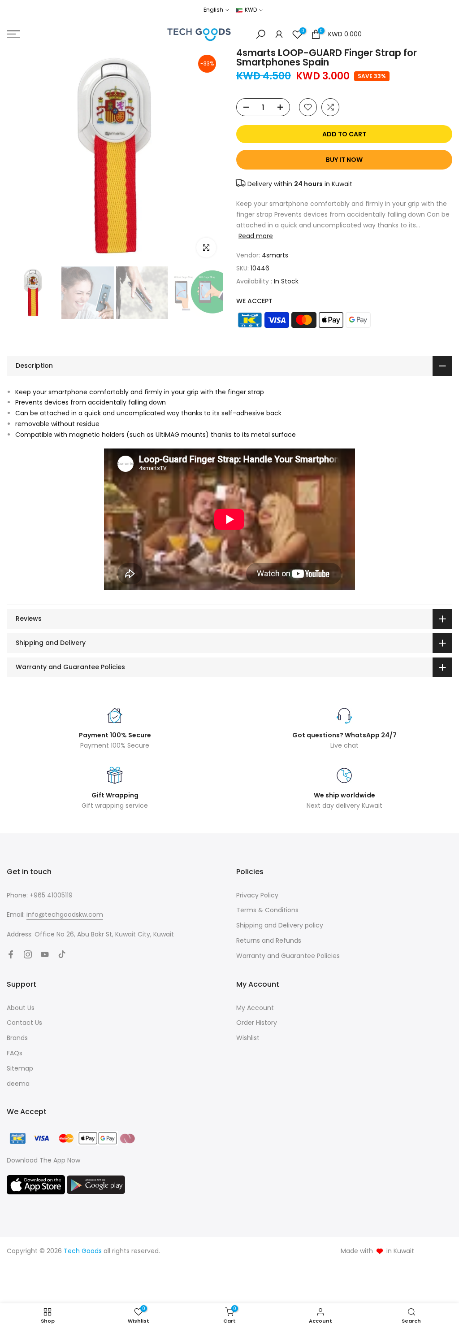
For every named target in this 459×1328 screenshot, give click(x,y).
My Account (255, 1007)
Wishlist (248, 1037)
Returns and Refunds (268, 940)
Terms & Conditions (267, 910)
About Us (21, 1007)
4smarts (275, 255)
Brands (17, 1037)
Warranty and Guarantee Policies (288, 955)
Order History (256, 1022)
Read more (255, 236)
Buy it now (344, 159)
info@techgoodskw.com (64, 914)
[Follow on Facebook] (11, 954)
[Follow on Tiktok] (62, 954)
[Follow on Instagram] (28, 954)
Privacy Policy (257, 895)
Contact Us (24, 1022)
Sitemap (20, 1068)
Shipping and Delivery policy (279, 925)
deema (18, 1083)
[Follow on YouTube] (45, 954)
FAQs (14, 1053)
